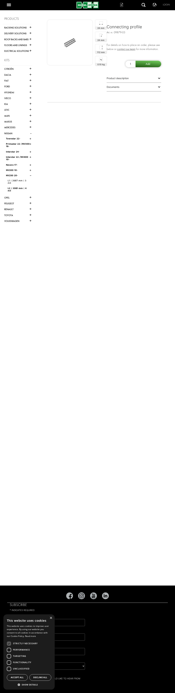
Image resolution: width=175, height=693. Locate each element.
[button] (29, 684)
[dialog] (29, 652)
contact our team (126, 49)
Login (166, 4)
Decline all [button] (40, 677)
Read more (30, 636)
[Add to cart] (148, 64)
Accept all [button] (17, 677)
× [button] (51, 618)
